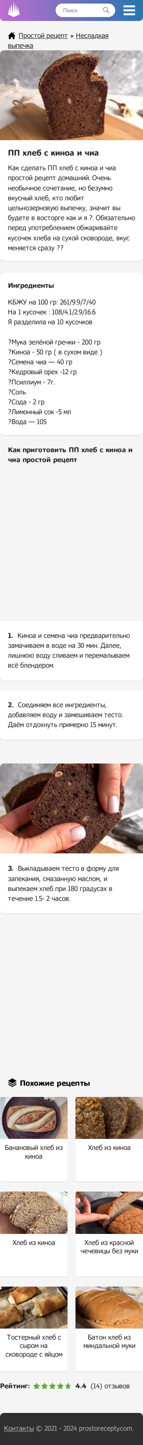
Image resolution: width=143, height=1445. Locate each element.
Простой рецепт (43, 36)
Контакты (19, 1428)
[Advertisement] (71, 549)
